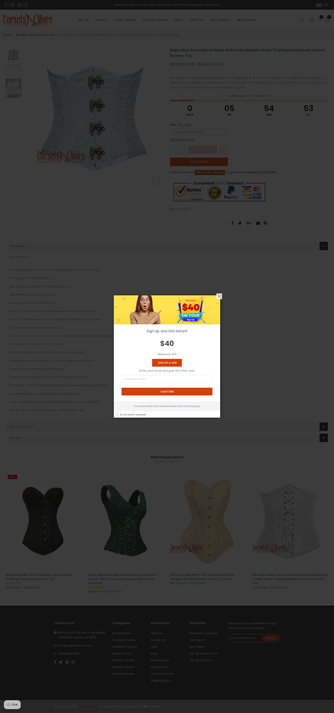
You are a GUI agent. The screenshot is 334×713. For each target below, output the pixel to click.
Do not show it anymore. (133, 414)
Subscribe (167, 391)
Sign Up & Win (167, 363)
